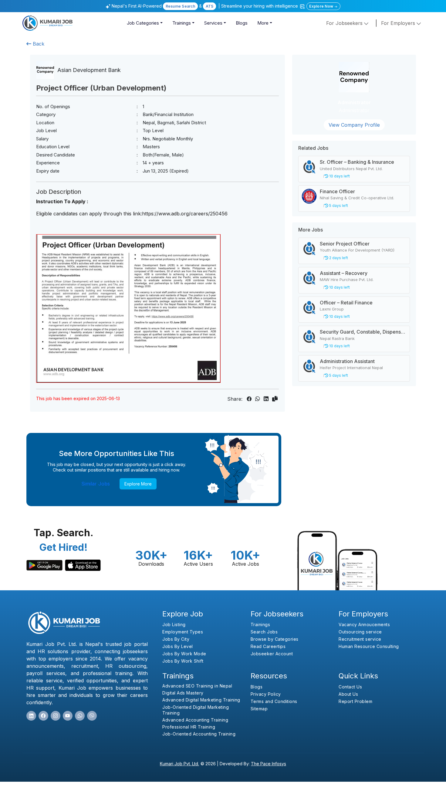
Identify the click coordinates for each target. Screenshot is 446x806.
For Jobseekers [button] (345, 23)
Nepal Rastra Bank (337, 338)
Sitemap (259, 708)
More (263, 23)
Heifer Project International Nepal (351, 367)
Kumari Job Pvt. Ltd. (179, 763)
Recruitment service (360, 639)
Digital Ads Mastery (183, 692)
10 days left (339, 176)
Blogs (242, 23)
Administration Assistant (347, 361)
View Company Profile (354, 125)
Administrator (354, 102)
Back (37, 44)
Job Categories (143, 23)
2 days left (338, 258)
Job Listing (174, 624)
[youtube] (68, 716)
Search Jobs (264, 631)
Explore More (138, 483)
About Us (348, 694)
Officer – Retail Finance (346, 303)
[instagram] (55, 716)
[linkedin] (31, 716)
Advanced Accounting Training (195, 719)
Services (213, 23)
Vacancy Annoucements (364, 624)
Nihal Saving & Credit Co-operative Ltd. (357, 197)
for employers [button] (399, 23)
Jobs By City (175, 639)
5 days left (338, 205)
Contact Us (350, 686)
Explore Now (321, 6)
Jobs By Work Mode (184, 653)
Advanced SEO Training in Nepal (197, 685)
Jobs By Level (177, 646)
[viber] (92, 716)
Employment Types (182, 631)
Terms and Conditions (274, 701)
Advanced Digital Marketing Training (201, 699)
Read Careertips (268, 646)
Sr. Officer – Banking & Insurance (357, 162)
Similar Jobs (95, 484)
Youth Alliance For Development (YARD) (357, 250)
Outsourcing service (360, 631)
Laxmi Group (332, 309)
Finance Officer (337, 191)
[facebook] (43, 716)
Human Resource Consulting (369, 646)
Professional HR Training (188, 726)
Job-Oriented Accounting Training (198, 733)
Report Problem (355, 701)
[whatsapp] (80, 716)
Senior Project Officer (345, 244)
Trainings (181, 23)
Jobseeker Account (272, 653)
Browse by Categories (275, 639)
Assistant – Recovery (343, 273)
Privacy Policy (266, 694)
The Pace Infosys (268, 763)
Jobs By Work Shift (182, 661)
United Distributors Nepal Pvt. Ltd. (351, 168)
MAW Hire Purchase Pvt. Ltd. (346, 279)
